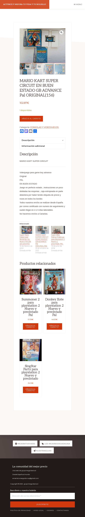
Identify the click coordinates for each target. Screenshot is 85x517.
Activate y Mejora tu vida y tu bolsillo (24, 4)
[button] (61, 32)
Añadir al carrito (31, 119)
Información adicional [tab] (33, 146)
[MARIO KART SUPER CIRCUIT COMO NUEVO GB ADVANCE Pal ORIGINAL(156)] (42, 230)
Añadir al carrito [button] (30, 326)
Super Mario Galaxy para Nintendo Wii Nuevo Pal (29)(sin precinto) (25, 239)
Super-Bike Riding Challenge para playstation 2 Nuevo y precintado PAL (58, 239)
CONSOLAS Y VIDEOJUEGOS (44, 127)
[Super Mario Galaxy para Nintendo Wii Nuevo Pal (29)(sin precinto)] (26, 230)
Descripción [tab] (28, 140)
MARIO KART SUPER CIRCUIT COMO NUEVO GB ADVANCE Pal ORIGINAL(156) (41, 240)
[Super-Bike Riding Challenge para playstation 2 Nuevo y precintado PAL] (58, 230)
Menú (79, 4)
